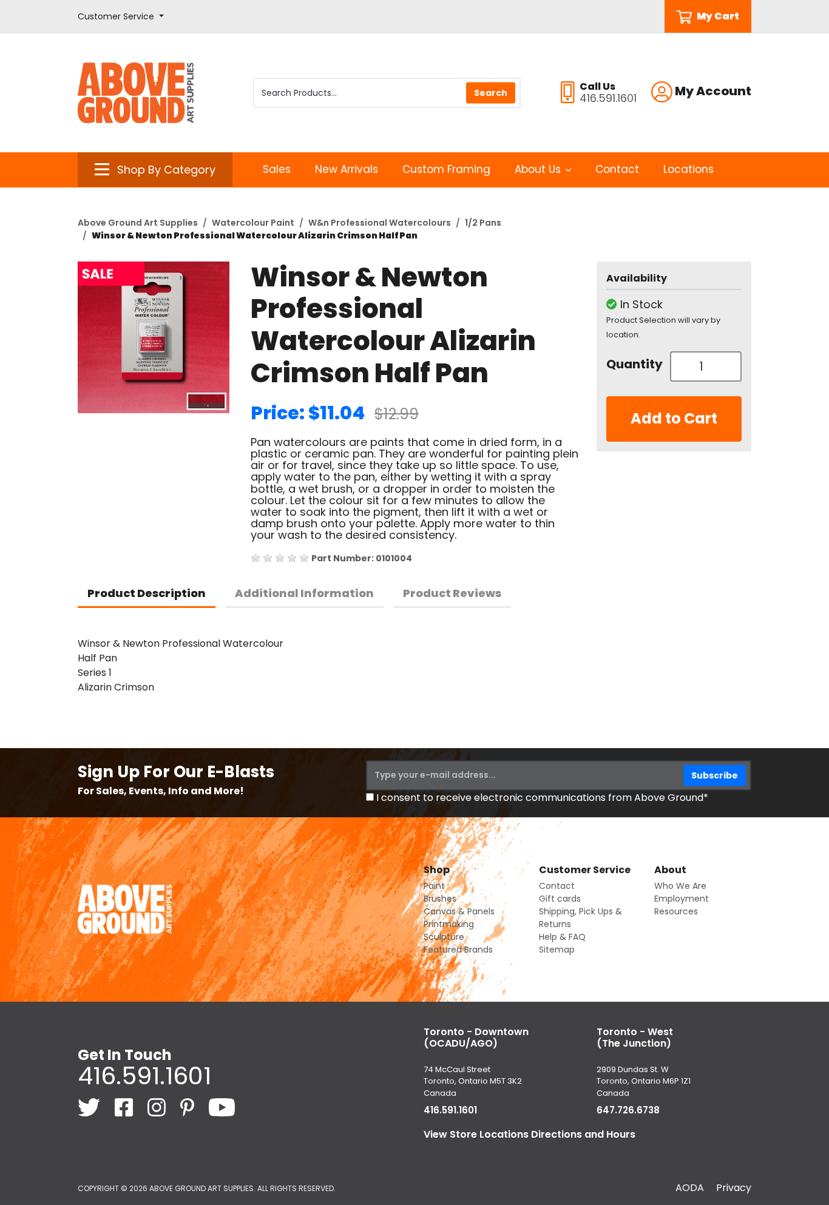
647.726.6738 (628, 1110)
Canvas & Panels (459, 911)
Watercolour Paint (253, 223)
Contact (617, 169)
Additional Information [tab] (304, 593)
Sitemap (557, 949)
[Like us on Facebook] (125, 1107)
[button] (121, 16)
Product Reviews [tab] (452, 593)
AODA (689, 1188)
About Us (538, 169)
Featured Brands (458, 949)
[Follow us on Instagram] (157, 1107)
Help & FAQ (562, 937)
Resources (676, 911)
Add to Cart (674, 418)
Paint (434, 886)
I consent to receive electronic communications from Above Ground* (542, 798)
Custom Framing (446, 169)
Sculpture (444, 937)
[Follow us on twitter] (90, 1107)
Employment (681, 899)
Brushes (440, 899)
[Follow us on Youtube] (222, 1107)
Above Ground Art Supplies (138, 223)
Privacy (733, 1188)
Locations (688, 169)
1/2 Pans (483, 223)
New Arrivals (346, 169)
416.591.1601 (144, 1076)
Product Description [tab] (146, 593)
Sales (277, 169)
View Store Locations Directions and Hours (529, 1134)
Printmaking (449, 924)
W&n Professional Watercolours (379, 223)
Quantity (633, 364)
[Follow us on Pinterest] (188, 1107)
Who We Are (680, 886)
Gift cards (560, 899)
